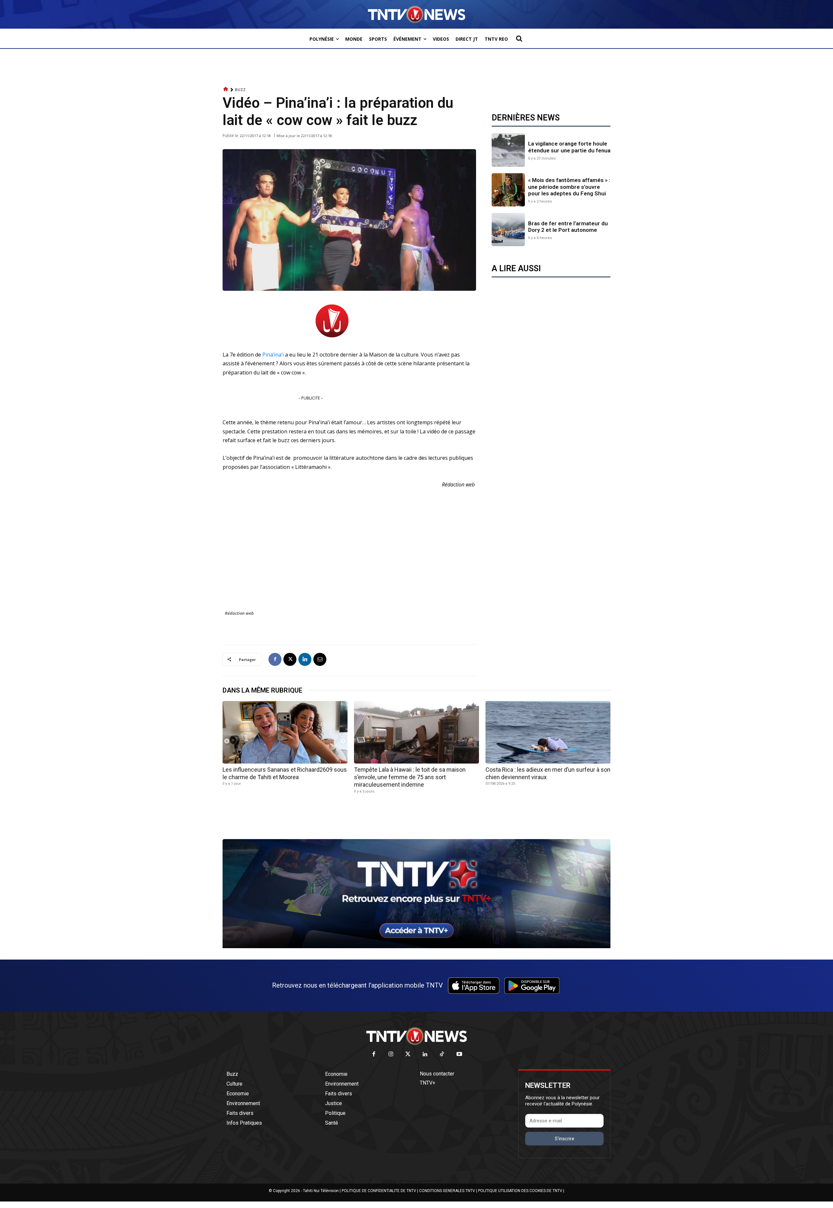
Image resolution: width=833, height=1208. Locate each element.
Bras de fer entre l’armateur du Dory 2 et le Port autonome (568, 226)
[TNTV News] (416, 1036)
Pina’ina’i (273, 354)
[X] (289, 659)
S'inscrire (564, 1139)
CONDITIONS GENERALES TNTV (447, 1190)
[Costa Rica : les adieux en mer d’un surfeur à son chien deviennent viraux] (547, 732)
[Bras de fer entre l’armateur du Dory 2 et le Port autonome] (508, 229)
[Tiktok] (442, 1054)
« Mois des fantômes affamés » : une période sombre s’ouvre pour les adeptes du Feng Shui (569, 187)
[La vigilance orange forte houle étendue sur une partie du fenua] (508, 149)
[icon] (226, 89)
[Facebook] (274, 659)
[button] (519, 38)
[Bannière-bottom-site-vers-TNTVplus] (416, 946)
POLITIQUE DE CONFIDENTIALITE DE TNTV (379, 1190)
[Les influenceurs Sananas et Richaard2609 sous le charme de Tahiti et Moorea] (285, 732)
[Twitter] (408, 1054)
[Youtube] (459, 1054)
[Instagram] (391, 1054)
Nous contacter (437, 1074)
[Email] (319, 659)
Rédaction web (239, 613)
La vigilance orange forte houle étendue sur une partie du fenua (569, 146)
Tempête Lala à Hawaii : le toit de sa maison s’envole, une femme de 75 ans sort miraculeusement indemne (410, 777)
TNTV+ (427, 1083)
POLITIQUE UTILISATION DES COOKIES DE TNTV (520, 1190)
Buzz (240, 89)
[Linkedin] (304, 659)
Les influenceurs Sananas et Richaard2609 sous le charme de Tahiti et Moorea (285, 773)
